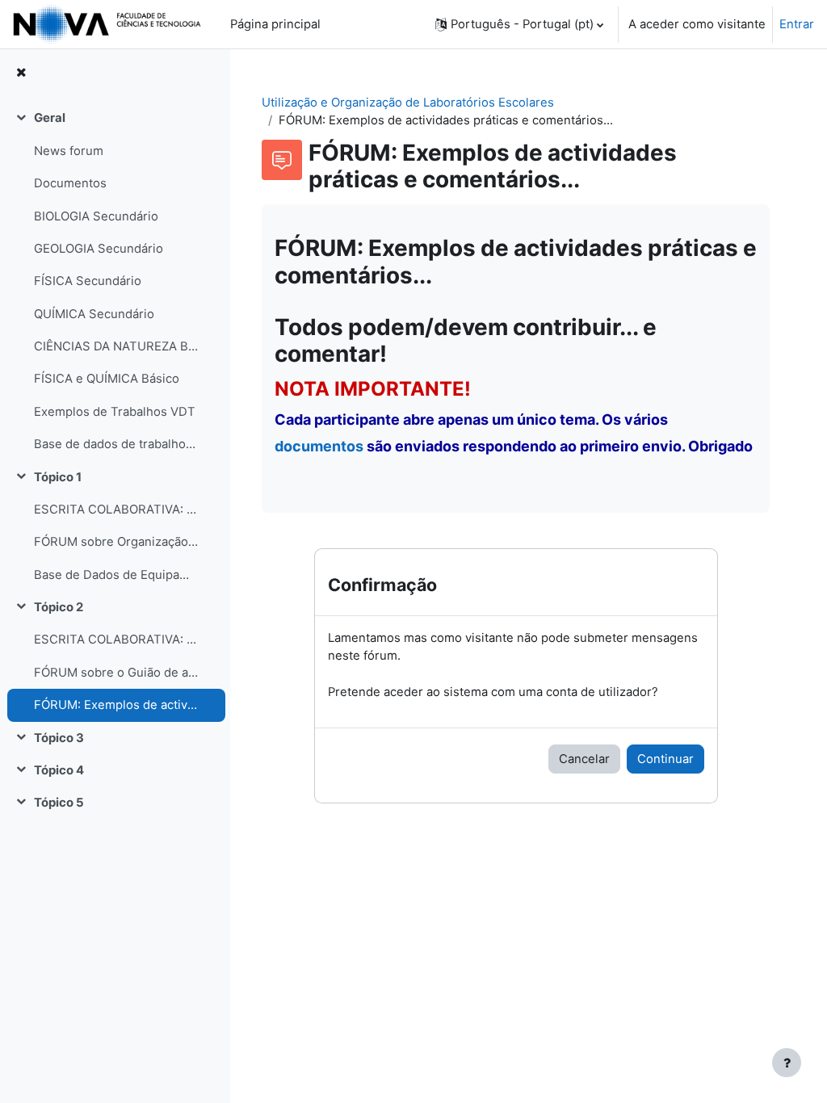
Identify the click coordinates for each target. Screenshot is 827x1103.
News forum (68, 151)
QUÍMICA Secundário (94, 314)
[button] (519, 24)
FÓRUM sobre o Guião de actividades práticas (116, 672)
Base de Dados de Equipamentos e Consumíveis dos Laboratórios (116, 575)
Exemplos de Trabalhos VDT (114, 412)
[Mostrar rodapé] (786, 1062)
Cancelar (584, 759)
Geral (49, 118)
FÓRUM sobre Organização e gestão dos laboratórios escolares (116, 542)
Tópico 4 (59, 770)
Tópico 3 (59, 738)
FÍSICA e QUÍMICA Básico (106, 378)
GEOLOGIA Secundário (98, 248)
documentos (319, 446)
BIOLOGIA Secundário (96, 216)
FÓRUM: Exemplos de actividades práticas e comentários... (116, 705)
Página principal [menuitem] (275, 24)
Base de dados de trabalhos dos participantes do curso (116, 444)
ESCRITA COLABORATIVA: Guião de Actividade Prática (116, 639)
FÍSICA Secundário (87, 281)
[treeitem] (115, 281)
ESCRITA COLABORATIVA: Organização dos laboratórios (116, 509)
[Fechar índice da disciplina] (21, 72)
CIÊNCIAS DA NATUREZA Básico (116, 346)
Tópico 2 (58, 607)
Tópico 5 (59, 802)
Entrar (796, 24)
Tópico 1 (58, 477)
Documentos (70, 183)
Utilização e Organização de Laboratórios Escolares (408, 102)
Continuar (665, 759)
